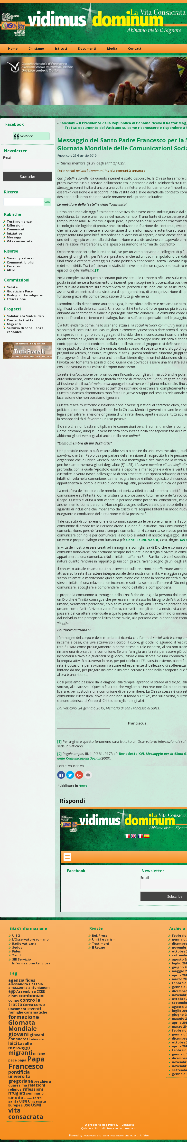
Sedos (17, 947)
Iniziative (14, 233)
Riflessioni (15, 225)
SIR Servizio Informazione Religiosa (31, 961)
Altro (11, 270)
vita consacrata (25, 1113)
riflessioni (33, 1089)
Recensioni (16, 266)
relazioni (36, 1085)
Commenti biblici (20, 262)
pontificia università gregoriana (20, 1076)
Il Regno (98, 947)
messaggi (19, 1047)
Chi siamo (36, 48)
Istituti (61, 48)
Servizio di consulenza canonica (25, 330)
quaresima (17, 1085)
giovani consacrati (26, 1037)
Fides (16, 951)
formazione (23, 1016)
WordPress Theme (113, 1135)
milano (39, 1053)
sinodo (15, 1097)
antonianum (39, 987)
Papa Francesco (26, 1062)
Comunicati (16, 229)
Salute (12, 287)
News (83, 786)
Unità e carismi (104, 939)
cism (13, 995)
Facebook (14, 124)
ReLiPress (99, 935)
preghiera (42, 1081)
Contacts (128, 1124)
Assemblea (26, 991)
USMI (36, 1105)
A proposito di (95, 1124)
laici (12, 1043)
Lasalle (25, 1043)
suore (28, 1098)
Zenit (16, 955)
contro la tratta (24, 1002)
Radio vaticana (24, 943)
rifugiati (16, 1093)
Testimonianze (19, 221)
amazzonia (18, 987)
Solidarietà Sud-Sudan (25, 316)
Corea (28, 1004)
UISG (16, 935)
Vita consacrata (20, 241)
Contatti (135, 48)
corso (39, 1004)
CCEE (41, 991)
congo (13, 1000)
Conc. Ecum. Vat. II (142, 539)
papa (22, 1060)
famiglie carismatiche (27, 1012)
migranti (20, 1052)
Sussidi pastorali (20, 258)
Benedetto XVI (131, 753)
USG (26, 1105)
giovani (18, 1034)
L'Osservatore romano (30, 939)
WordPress (90, 1135)
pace (12, 1060)
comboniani (32, 995)
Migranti (14, 324)
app (12, 991)
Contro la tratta (20, 320)
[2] (59, 753)
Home (13, 48)
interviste (37, 1039)
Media (112, 48)
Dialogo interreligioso (25, 295)
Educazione (16, 299)
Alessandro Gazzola (25, 984)
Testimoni (100, 943)
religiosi (15, 1089)
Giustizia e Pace (20, 291)
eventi (34, 1008)
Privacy (113, 1124)
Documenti (87, 48)
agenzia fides (21, 980)
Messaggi (14, 237)
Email (7, 157)
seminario (35, 1093)
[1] (97, 270)
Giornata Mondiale (22, 1025)
